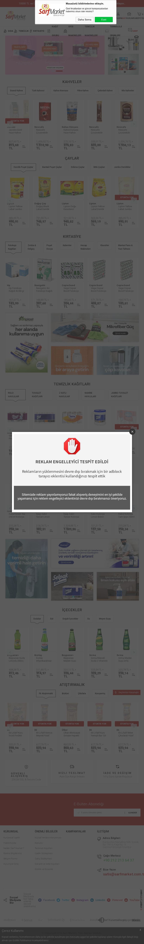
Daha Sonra (84, 19)
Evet (103, 19)
